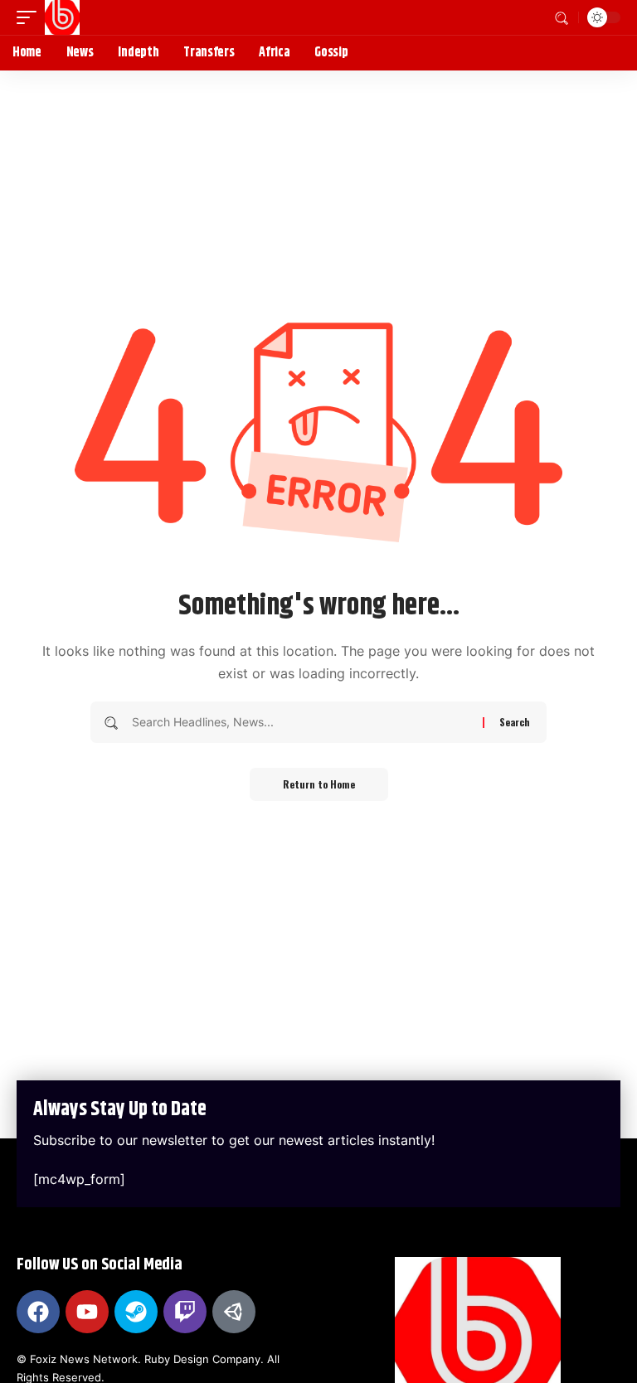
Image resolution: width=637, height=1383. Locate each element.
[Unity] (233, 1311)
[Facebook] (38, 1311)
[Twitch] (185, 1311)
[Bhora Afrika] (62, 17)
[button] (31, 17)
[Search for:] (301, 722)
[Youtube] (87, 1311)
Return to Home (319, 784)
